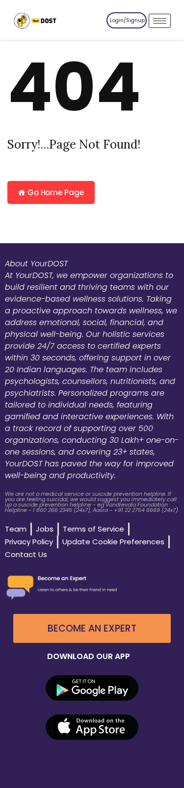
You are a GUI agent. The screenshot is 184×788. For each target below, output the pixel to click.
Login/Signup (127, 20)
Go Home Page (55, 192)
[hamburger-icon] (160, 21)
